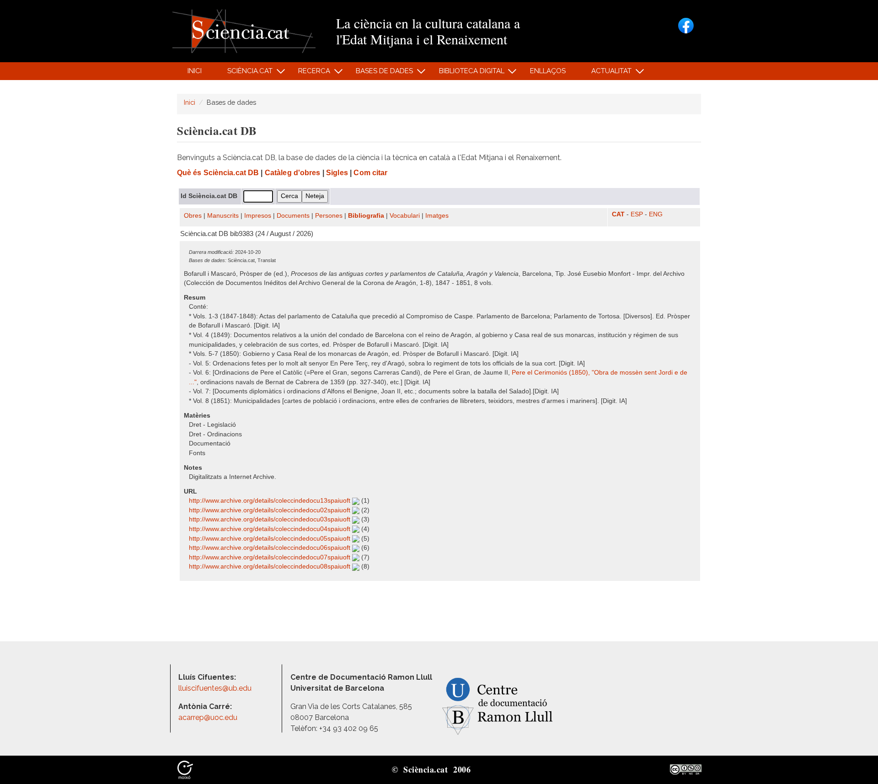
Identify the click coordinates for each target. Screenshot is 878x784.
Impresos (257, 215)
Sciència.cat (245, 73)
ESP (637, 214)
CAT (618, 214)
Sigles (337, 173)
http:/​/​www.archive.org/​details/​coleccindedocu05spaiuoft (270, 538)
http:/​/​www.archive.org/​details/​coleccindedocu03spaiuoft (270, 519)
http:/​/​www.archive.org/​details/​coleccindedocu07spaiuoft (270, 557)
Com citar (370, 173)
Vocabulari (405, 215)
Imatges (437, 215)
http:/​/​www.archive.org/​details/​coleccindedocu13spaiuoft (270, 500)
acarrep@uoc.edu (207, 717)
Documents (293, 215)
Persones (329, 215)
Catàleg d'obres (293, 173)
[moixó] (185, 769)
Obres (193, 215)
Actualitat (606, 73)
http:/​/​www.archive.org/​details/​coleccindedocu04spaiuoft (270, 529)
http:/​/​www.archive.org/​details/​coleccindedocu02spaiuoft (270, 510)
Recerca (309, 73)
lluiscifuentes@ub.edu (215, 688)
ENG (656, 214)
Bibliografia (366, 215)
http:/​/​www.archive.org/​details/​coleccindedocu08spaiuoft (270, 566)
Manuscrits (223, 215)
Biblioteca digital (466, 73)
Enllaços (548, 71)
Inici (194, 71)
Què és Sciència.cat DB (218, 173)
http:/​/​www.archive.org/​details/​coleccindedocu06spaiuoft (270, 547)
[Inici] (244, 30)
